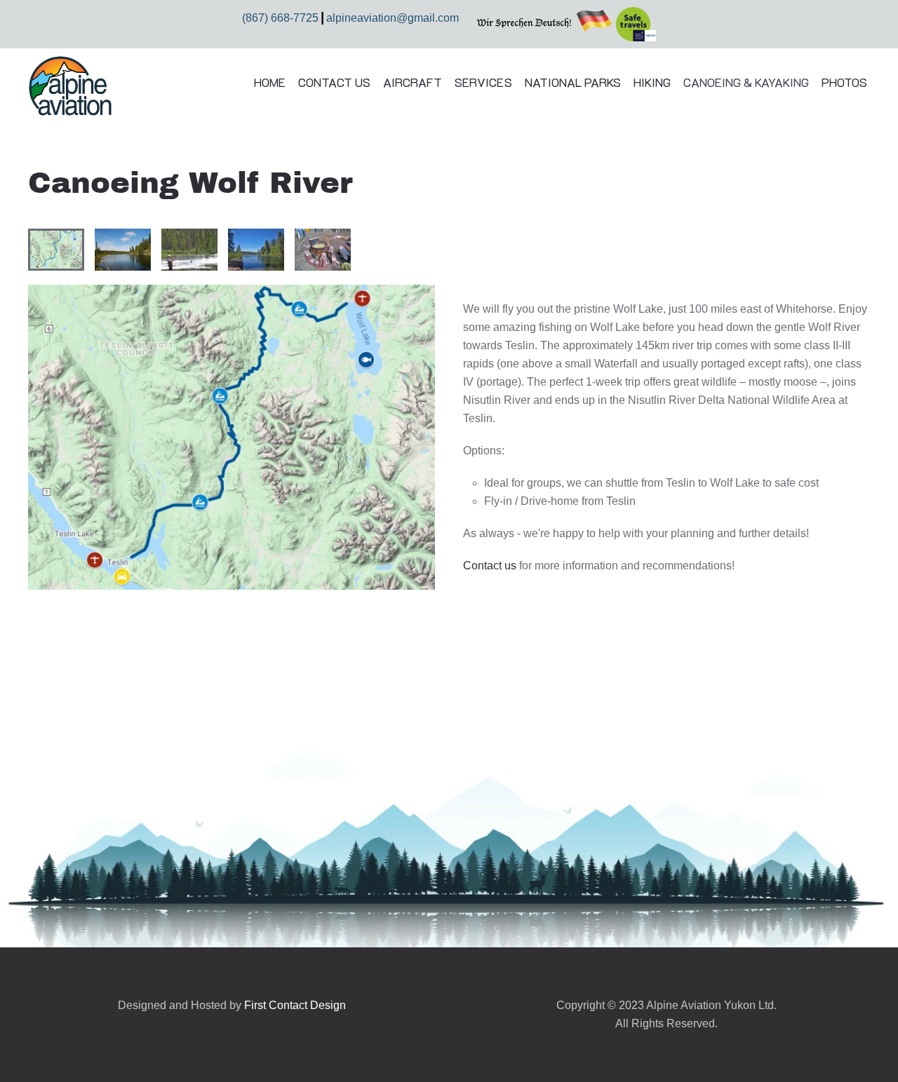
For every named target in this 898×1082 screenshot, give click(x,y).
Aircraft (412, 82)
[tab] (56, 250)
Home (270, 82)
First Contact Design (295, 1005)
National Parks (573, 82)
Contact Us (334, 82)
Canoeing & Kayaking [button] (746, 82)
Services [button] (483, 82)
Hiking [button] (652, 82)
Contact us (489, 566)
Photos (844, 82)
